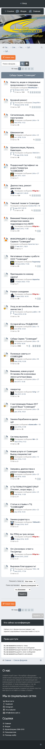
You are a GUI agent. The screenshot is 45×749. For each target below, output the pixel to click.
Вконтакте (10, 701)
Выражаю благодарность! (23, 566)
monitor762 (32, 206)
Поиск (22, 64)
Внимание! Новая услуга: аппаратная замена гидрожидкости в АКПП (22, 221)
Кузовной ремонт (18, 100)
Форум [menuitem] (23, 11)
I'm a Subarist (11, 710)
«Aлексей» (32, 424)
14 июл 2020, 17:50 (23, 281)
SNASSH (35, 153)
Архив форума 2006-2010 (14, 729)
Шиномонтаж (17, 132)
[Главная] (22, 31)
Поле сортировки (13, 585)
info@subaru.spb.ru (13, 713)
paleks (34, 312)
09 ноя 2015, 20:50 (21, 556)
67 (35, 346)
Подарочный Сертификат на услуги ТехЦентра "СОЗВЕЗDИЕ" (24, 168)
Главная (36, 11)
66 (33, 346)
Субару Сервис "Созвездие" (23, 75)
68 (37, 346)
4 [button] (28, 69)
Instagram (9, 707)
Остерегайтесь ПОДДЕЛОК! (24, 324)
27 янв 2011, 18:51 (21, 246)
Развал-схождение (19, 291)
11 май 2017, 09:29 (21, 193)
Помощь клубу (10, 735)
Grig (34, 392)
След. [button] (32, 68)
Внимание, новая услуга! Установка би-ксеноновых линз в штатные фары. (23, 374)
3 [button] (25, 69)
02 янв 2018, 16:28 (21, 155)
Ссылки (10, 11)
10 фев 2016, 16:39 (21, 539)
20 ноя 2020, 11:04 (22, 264)
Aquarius (36, 279)
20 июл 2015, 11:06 (21, 228)
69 (39, 346)
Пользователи (10, 732)
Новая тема (9, 57)
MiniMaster (33, 87)
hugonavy (36, 262)
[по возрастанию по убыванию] (22, 589)
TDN (34, 569)
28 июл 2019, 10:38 (21, 105)
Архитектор (33, 244)
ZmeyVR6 (36, 102)
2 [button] (22, 69)
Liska (34, 120)
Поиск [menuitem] (41, 47)
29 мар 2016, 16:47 (21, 524)
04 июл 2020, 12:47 (21, 90)
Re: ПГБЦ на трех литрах (22, 534)
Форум (7, 726)
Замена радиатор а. (20, 519)
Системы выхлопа (19, 437)
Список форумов (20, 660)
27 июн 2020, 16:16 (21, 296)
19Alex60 (35, 522)
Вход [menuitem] (24, 3)
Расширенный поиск (26, 64)
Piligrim (35, 191)
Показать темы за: (16, 581)
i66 (33, 439)
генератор (15, 389)
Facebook (9, 704)
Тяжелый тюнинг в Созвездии (24, 203)
